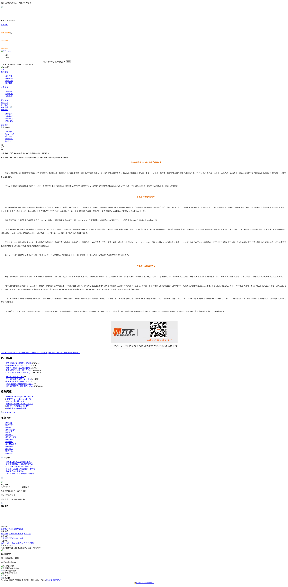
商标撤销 (9, 439)
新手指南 (4, 529)
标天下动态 (9, 134)
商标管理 (4, 107)
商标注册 (9, 76)
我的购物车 (5, 33)
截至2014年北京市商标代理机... (18, 381)
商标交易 (4, 103)
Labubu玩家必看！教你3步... (17, 401)
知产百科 (4, 110)
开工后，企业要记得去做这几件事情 (20, 469)
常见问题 (12, 529)
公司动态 (12, 538)
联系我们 (4, 25)
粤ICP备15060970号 (53, 580)
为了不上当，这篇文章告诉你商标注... (21, 474)
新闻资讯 (4, 125)
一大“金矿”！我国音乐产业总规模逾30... (20, 353)
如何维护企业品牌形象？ (16, 471)
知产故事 (9, 139)
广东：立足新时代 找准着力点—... (19, 373)
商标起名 (9, 83)
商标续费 (9, 432)
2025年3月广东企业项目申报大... (19, 462)
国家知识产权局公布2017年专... (18, 365)
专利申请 (9, 91)
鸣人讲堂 (9, 136)
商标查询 (9, 78)
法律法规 (9, 121)
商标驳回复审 (10, 430)
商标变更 (9, 425)
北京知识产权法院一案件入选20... (19, 370)
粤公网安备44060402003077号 (145, 583)
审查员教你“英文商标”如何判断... (19, 363)
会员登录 (4, 48)
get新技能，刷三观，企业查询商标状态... (60, 353)
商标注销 (9, 446)
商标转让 (9, 428)
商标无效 (9, 442)
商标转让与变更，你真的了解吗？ (19, 404)
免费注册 (4, 41)
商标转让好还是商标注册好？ (18, 406)
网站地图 (19, 529)
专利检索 (9, 96)
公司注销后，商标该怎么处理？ (19, 399)
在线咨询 (4, 480)
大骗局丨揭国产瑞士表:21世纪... (18, 368)
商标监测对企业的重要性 (16, 408)
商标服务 (4, 72)
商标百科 (9, 114)
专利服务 (4, 87)
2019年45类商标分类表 (15, 377)
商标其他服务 (10, 444)
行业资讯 (9, 132)
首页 (2, 69)
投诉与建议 (30, 543)
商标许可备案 (10, 437)
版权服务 (4, 100)
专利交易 (4, 105)
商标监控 (9, 81)
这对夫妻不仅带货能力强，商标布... (20, 397)
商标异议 (9, 435)
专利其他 (9, 94)
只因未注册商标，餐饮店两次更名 (19, 464)
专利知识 (9, 116)
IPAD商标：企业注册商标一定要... (19, 466)
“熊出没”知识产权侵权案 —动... (18, 379)
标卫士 (8, 141)
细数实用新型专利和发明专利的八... (20, 386)
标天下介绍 (5, 543)
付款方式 (14, 543)
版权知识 (9, 119)
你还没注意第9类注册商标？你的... (19, 384)
